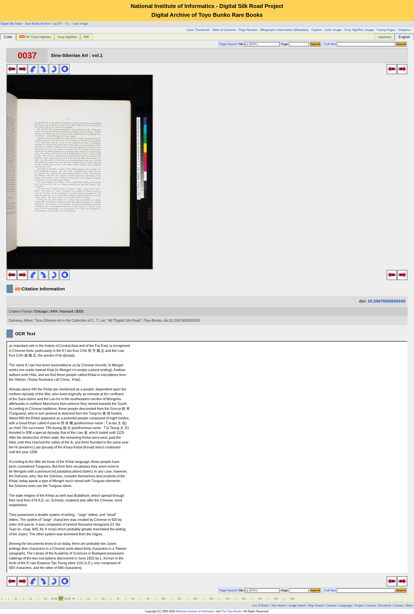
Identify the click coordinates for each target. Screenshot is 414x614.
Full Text (330, 44)
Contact (398, 605)
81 (133, 598)
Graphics (404, 29)
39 (69, 598)
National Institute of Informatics (195, 611)
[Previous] (12, 73)
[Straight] (65, 73)
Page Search (228, 44)
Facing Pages (386, 29)
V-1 (67, 23)
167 (244, 598)
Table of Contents (224, 29)
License (371, 605)
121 (195, 598)
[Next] (22, 73)
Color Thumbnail (198, 29)
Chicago (41, 311)
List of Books (260, 605)
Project (359, 605)
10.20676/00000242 (386, 301)
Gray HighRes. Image (359, 29)
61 (103, 598)
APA (54, 311)
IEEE (80, 311)
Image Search (297, 605)
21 (30, 598)
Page (284, 44)
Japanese (384, 37)
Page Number (248, 29)
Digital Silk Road (11, 23)
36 (56, 598)
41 (73, 598)
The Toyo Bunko (231, 611)
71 (118, 598)
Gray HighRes (67, 37)
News (409, 605)
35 (52, 598)
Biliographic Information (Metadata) (284, 29)
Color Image (80, 23)
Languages (346, 605)
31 (45, 598)
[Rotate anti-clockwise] (33, 73)
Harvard (66, 311)
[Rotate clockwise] (43, 73)
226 (292, 598)
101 (163, 598)
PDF (86, 37)
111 (179, 598)
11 (16, 598)
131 (211, 598)
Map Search (316, 605)
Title (241, 44)
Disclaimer (384, 605)
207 (276, 598)
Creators (331, 605)
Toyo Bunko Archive (37, 23)
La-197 (57, 23)
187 (260, 598)
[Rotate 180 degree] (54, 73)
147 (228, 598)
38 (65, 598)
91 (148, 598)
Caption (316, 29)
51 (88, 598)
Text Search (278, 605)
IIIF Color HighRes (38, 37)
